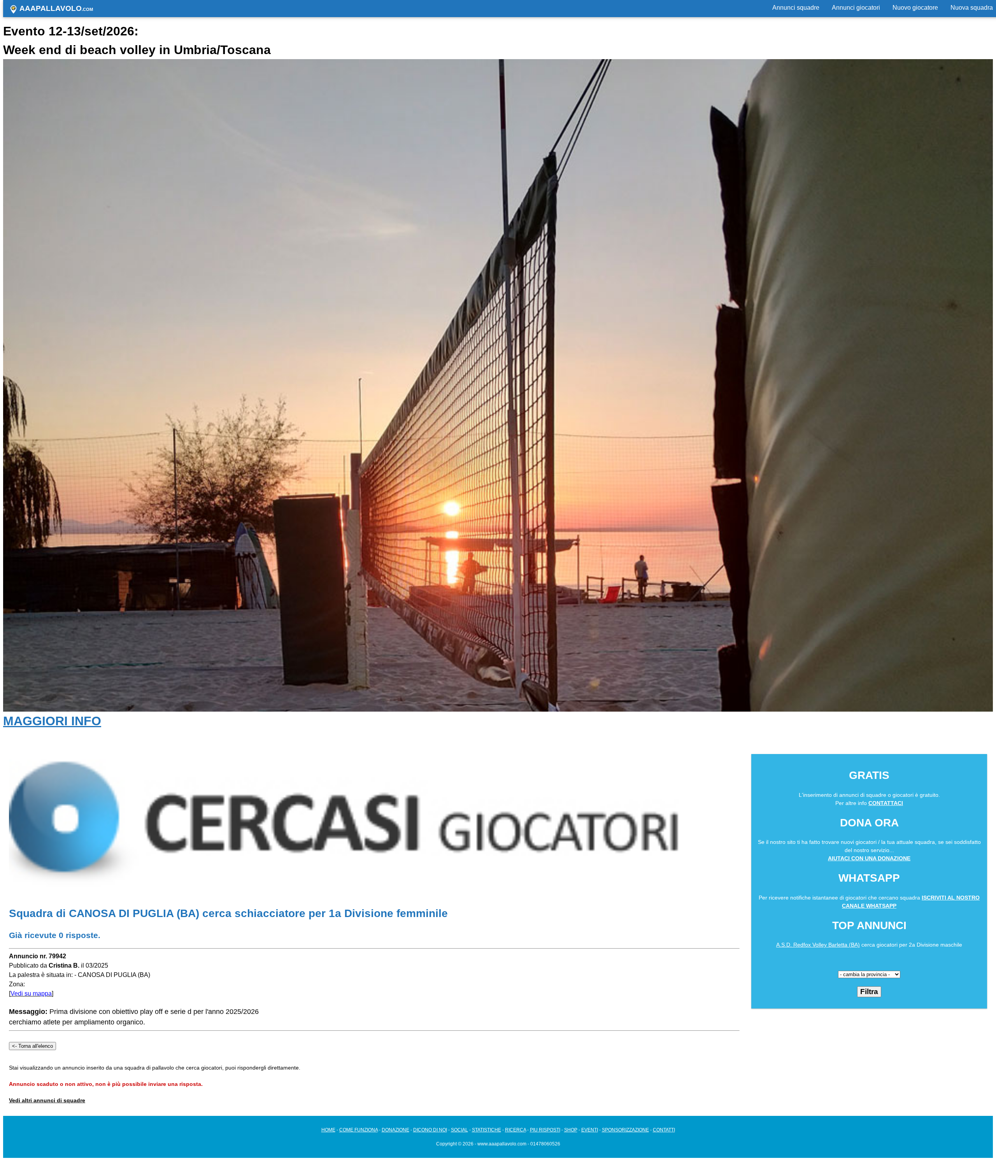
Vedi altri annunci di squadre (47, 1100)
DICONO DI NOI (430, 1130)
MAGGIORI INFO (52, 721)
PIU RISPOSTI (545, 1130)
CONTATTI (664, 1130)
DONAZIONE (395, 1130)
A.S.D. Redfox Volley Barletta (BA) (818, 945)
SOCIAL (459, 1130)
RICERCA (515, 1130)
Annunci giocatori (856, 7)
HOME (328, 1130)
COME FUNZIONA (358, 1130)
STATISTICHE (486, 1130)
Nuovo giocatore (915, 7)
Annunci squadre (795, 7)
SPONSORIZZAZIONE (625, 1130)
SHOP (570, 1130)
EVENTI (589, 1130)
